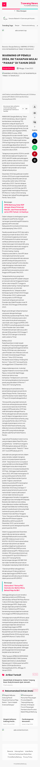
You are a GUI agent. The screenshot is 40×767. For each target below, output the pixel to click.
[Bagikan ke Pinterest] (34, 154)
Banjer (17, 25)
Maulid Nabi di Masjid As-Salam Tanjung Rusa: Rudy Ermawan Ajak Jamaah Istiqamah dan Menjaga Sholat (19, 682)
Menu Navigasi (20, 11)
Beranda (10, 751)
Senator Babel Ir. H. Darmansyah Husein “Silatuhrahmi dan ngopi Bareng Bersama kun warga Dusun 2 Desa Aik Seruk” (22, 18)
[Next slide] (37, 674)
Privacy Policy (27, 757)
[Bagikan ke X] (34, 141)
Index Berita (29, 751)
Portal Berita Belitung (15, 757)
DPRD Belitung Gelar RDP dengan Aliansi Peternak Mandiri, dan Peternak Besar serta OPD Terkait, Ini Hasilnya (16, 208)
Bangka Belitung (8, 68)
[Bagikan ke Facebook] (34, 135)
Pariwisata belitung (28, 25)
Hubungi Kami (19, 751)
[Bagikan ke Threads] (34, 160)
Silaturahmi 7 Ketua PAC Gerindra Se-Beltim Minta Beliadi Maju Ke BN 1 (14, 588)
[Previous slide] (34, 674)
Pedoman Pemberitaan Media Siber (20, 754)
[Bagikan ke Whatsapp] (34, 147)
